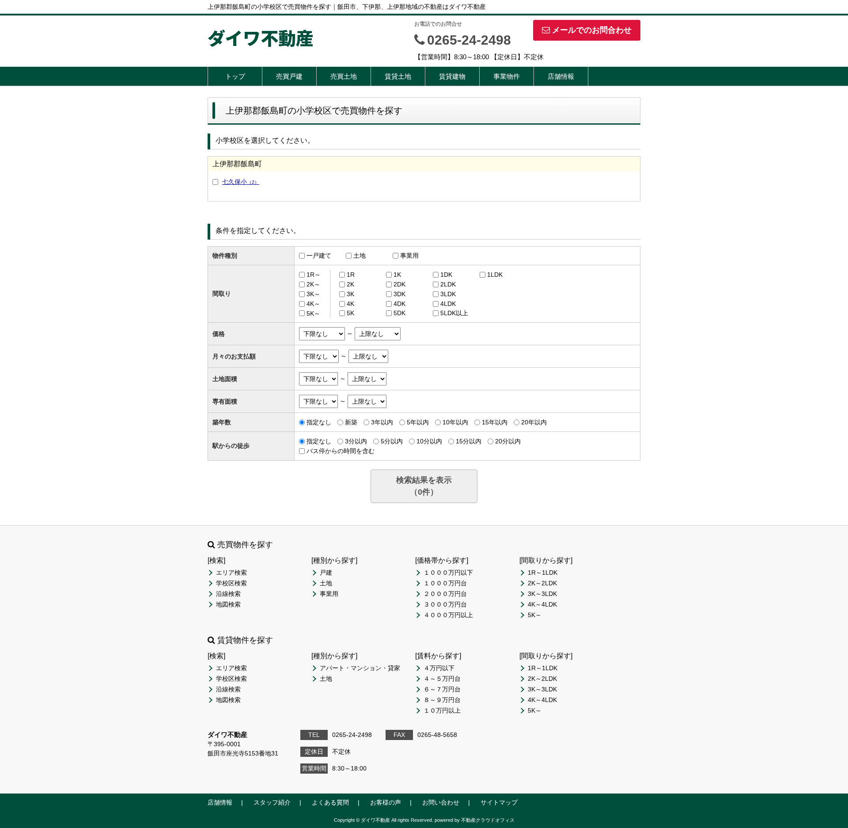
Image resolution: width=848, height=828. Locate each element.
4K (350, 303)
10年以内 (455, 422)
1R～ (314, 274)
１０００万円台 (445, 583)
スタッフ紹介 (272, 802)
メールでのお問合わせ (592, 30)
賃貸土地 (398, 76)
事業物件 (506, 76)
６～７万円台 (442, 689)
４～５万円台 (442, 678)
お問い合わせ (440, 802)
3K (350, 294)
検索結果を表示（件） (424, 486)
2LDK (448, 284)
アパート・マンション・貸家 (360, 668)
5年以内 (418, 422)
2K (350, 284)
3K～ (313, 294)
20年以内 (534, 422)
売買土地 (343, 76)
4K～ (313, 303)
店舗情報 (561, 76)
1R (351, 274)
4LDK (448, 303)
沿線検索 (228, 593)
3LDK (448, 294)
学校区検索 (231, 583)
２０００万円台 (445, 593)
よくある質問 (330, 802)
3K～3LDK (542, 593)
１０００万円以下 (448, 572)
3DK (399, 294)
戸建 (326, 572)
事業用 (409, 255)
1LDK (495, 274)
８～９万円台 (442, 699)
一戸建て (319, 255)
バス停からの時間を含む (341, 450)
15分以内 (468, 441)
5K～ (313, 313)
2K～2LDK (542, 583)
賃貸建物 (452, 76)
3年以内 (382, 422)
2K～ (313, 284)
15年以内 (494, 422)
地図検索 (228, 604)
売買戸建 (289, 76)
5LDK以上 (454, 313)
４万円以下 (439, 668)
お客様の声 (385, 802)
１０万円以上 (442, 710)
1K (397, 274)
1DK (446, 274)
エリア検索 (231, 572)
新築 (351, 422)
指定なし (319, 422)
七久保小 (240, 181)
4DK (399, 303)
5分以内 (392, 441)
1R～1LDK (542, 572)
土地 (359, 255)
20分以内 (508, 441)
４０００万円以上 (448, 614)
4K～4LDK (542, 604)
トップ (235, 76)
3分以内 (356, 441)
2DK (399, 284)
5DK (399, 313)
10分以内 (429, 441)
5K (350, 313)
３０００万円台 (445, 604)
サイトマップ (499, 802)
